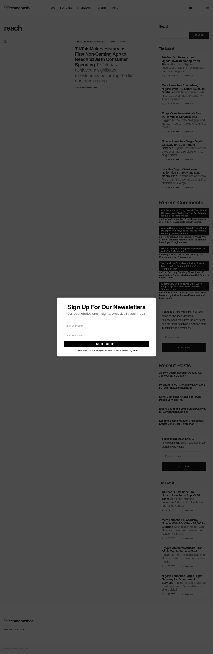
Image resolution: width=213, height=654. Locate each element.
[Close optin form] (152, 303)
